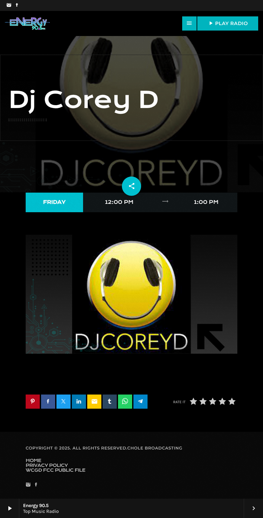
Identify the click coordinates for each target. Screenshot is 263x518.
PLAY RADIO (228, 23)
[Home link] (27, 23)
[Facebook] (16, 5)
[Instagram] (8, 5)
